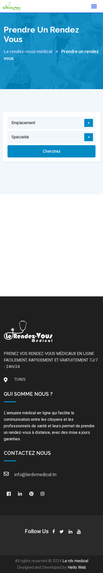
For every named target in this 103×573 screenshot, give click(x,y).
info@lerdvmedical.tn (19, 474)
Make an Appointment (52, 264)
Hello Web (77, 567)
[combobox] (52, 123)
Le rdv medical (75, 560)
